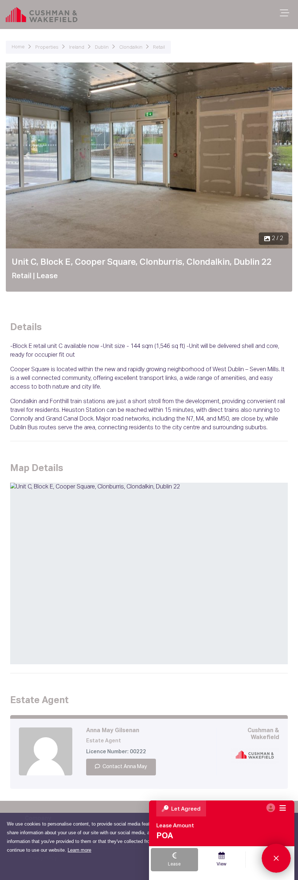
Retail (159, 47)
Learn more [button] (79, 850)
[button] (27, 155)
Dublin (102, 47)
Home (18, 47)
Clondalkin (130, 47)
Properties (47, 47)
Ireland (76, 47)
